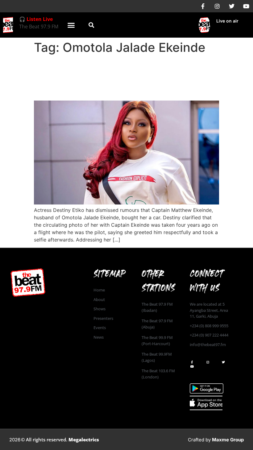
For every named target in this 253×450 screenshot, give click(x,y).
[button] (71, 25)
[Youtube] (246, 6)
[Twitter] (231, 6)
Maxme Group (228, 440)
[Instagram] (217, 6)
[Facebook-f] (202, 6)
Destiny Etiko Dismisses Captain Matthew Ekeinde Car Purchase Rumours (109, 77)
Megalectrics (83, 439)
